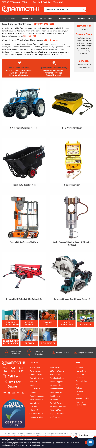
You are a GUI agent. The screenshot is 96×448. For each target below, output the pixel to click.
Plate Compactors (37, 396)
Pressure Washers (37, 399)
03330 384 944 (44, 24)
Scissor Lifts (34, 410)
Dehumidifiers (35, 371)
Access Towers (36, 367)
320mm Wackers (57, 371)
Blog (90, 18)
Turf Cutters (55, 417)
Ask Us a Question (39, 352)
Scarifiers (33, 406)
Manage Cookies (82, 398)
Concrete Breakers (37, 378)
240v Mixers (55, 367)
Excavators (34, 392)
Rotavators (34, 403)
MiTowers (54, 399)
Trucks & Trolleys (36, 417)
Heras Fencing (56, 385)
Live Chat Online (14, 384)
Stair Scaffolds (56, 410)
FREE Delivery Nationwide (16, 352)
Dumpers (33, 381)
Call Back (14, 376)
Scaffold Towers (56, 403)
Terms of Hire (81, 381)
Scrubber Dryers (36, 413)
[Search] (84, 9)
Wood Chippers (56, 381)
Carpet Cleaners (56, 388)
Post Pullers (55, 396)
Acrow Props (55, 374)
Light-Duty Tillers (57, 413)
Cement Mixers (36, 374)
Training (80, 18)
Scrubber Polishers (58, 406)
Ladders (33, 385)
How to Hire (81, 371)
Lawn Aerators (56, 392)
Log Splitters (35, 388)
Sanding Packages (57, 378)
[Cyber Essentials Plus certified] (13, 414)
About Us (79, 367)
